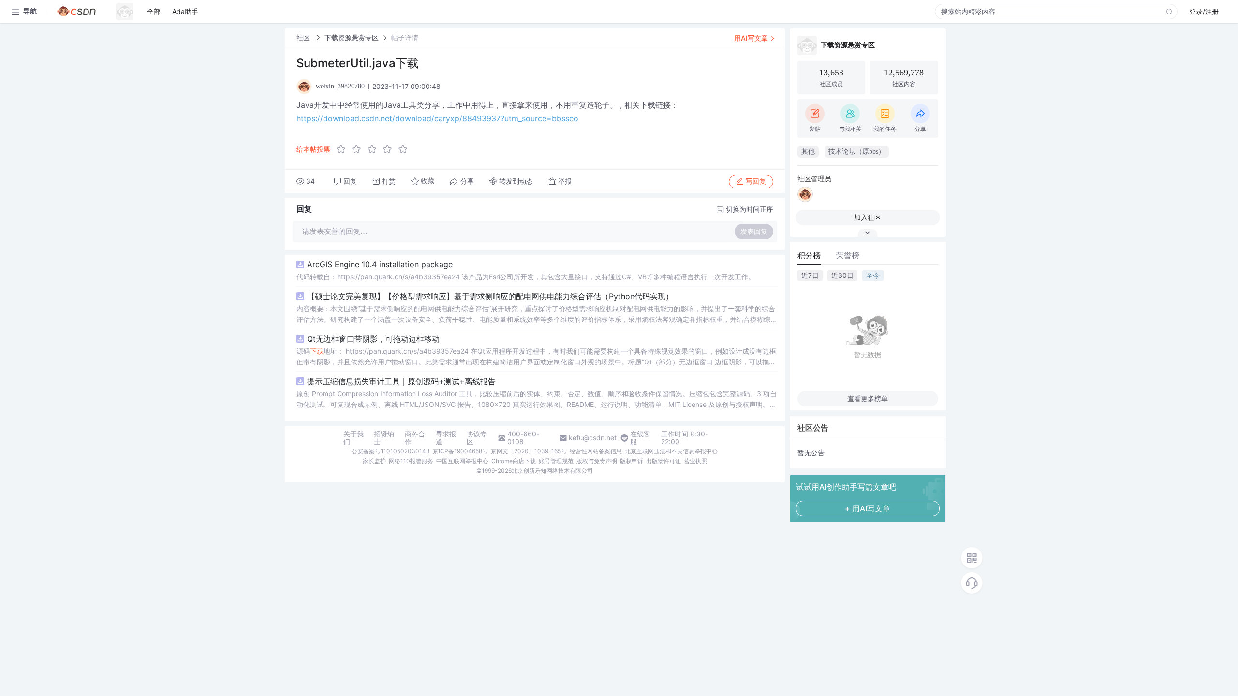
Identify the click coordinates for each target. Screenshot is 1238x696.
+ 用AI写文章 (867, 508)
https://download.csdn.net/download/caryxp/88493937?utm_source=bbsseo (437, 118)
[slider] (374, 149)
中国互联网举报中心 (462, 460)
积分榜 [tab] (809, 255)
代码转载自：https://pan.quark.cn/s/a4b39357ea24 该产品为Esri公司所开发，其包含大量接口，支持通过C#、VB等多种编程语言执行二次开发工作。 (525, 277)
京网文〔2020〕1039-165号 (529, 451)
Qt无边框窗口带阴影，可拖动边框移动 (373, 339)
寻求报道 (446, 438)
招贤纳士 (384, 438)
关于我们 (353, 438)
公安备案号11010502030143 (391, 451)
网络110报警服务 (411, 460)
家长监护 (374, 460)
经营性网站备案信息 (596, 451)
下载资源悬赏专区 (351, 37)
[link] (304, 37)
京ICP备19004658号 (460, 451)
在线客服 (640, 438)
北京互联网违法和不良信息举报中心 (671, 451)
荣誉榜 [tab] (847, 255)
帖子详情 (404, 37)
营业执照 (695, 460)
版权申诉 (631, 460)
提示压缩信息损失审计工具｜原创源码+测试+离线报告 (401, 381)
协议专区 (477, 438)
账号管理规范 (556, 460)
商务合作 (415, 438)
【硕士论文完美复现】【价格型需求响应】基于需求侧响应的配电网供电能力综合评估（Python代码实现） (490, 296)
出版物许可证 (663, 460)
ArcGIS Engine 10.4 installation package (380, 264)
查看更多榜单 (867, 398)
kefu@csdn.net (593, 438)
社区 (304, 37)
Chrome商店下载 (513, 460)
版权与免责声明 (596, 460)
